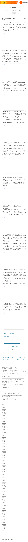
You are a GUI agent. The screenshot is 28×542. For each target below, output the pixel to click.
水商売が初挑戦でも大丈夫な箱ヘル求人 (9, 367)
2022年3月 (4, 482)
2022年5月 (4, 479)
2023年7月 (4, 457)
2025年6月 (4, 421)
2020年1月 (4, 522)
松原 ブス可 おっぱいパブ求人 (11, 336)
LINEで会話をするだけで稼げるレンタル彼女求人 (11, 393)
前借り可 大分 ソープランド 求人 (8, 398)
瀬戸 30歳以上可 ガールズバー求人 (12, 343)
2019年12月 (4, 524)
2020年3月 (4, 519)
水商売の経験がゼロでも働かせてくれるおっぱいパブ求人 (13, 381)
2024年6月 (4, 440)
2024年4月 (4, 443)
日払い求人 (14, 7)
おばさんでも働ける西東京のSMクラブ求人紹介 (11, 368)
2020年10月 (4, 508)
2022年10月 (4, 471)
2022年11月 (4, 469)
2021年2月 (4, 502)
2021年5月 (4, 497)
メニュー (14, 13)
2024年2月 (4, 446)
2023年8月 (4, 455)
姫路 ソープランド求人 (9, 333)
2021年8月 (4, 493)
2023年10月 (4, 452)
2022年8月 (4, 474)
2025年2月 (4, 427)
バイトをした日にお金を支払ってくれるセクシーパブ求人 (13, 378)
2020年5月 (4, 516)
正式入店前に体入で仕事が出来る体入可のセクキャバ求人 (13, 379)
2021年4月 (4, 499)
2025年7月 (4, 420)
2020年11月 (4, 507)
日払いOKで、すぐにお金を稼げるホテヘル (10, 373)
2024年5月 (4, 441)
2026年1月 (4, 410)
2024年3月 (4, 444)
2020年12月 (4, 505)
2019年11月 (4, 525)
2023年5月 (4, 460)
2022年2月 (4, 483)
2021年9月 (4, 491)
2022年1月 (4, 485)
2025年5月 (4, 423)
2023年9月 (4, 454)
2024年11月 (4, 432)
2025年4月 (4, 424)
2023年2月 (4, 465)
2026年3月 (4, 407)
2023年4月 (4, 462)
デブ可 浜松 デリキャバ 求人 (7, 382)
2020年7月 (4, 513)
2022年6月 (4, 477)
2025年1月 (4, 429)
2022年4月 (4, 480)
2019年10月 (4, 527)
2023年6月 (4, 458)
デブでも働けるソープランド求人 (11, 346)
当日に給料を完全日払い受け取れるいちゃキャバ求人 (12, 395)
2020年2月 (4, 521)
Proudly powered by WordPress (7, 539)
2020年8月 (4, 511)
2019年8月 (4, 530)
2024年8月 (4, 437)
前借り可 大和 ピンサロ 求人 (7, 387)
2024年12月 (4, 430)
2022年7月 (4, 475)
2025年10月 (4, 415)
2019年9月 (4, 528)
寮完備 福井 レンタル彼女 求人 (7, 376)
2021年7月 (4, 494)
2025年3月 (4, 426)
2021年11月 (4, 488)
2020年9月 (4, 510)
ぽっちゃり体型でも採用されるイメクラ (9, 370)
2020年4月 (4, 517)
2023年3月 (4, 463)
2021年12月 (4, 486)
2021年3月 (4, 500)
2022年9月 (4, 472)
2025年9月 (4, 416)
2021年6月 (4, 496)
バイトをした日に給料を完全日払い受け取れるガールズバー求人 (14, 375)
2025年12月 (4, 412)
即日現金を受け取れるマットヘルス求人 (9, 399)
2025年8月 (4, 418)
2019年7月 (4, 531)
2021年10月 (4, 489)
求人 (7, 349)
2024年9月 (4, 435)
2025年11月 (4, 413)
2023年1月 (4, 466)
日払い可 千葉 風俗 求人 (6, 396)
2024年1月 (4, 448)
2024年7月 (4, 438)
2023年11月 (4, 451)
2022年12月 (4, 468)
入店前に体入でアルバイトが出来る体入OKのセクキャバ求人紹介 (14, 371)
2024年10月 (4, 434)
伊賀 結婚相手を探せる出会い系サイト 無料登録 (14, 340)
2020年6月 (4, 514)
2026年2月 (4, 409)
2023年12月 (4, 449)
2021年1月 (4, 503)
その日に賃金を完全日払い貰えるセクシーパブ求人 (11, 392)
